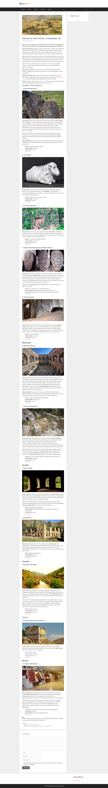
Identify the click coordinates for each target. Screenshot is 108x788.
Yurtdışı (35, 9)
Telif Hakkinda (76, 780)
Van (51, 330)
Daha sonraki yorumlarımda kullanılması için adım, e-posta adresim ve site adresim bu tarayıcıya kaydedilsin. (43, 763)
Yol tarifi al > (28, 151)
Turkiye (28, 9)
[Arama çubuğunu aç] (86, 9)
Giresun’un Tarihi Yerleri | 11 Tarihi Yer (31, 724)
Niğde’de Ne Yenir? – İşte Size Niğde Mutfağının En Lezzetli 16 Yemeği (38, 726)
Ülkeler (42, 9)
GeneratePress (61, 786)
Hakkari (25, 723)
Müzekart (43, 81)
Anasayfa (23, 9)
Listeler (49, 9)
